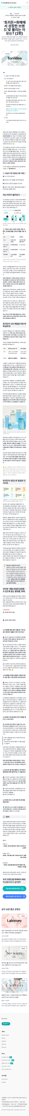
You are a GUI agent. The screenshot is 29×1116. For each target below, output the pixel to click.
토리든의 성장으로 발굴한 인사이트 (11, 88)
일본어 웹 (4, 1044)
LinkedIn (4, 1082)
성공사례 (7, 53)
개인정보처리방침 (22, 1104)
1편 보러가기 (11, 168)
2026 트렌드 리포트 (8, 1060)
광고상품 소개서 (7, 1057)
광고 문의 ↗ (6, 1023)
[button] (27, 3)
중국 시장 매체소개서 (6, 1069)
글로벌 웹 (4, 1041)
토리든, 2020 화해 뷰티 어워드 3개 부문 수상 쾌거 (15, 847)
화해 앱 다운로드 (5, 1035)
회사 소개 (13, 1104)
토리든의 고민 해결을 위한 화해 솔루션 (12, 85)
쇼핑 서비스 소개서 (6, 1066)
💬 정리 (6, 117)
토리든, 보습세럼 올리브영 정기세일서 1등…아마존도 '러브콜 (15, 866)
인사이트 (16, 13)
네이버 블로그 (5, 1079)
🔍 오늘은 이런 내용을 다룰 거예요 (12, 76)
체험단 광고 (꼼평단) (12, 358)
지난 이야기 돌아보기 (8, 78)
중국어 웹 (4, 1047)
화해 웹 (3, 1038)
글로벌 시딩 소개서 (7, 1063)
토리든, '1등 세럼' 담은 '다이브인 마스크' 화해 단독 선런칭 (14, 856)
